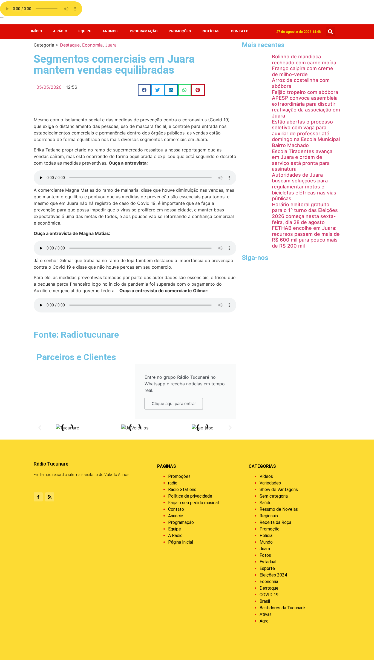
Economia (92, 45)
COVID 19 (269, 594)
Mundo (266, 542)
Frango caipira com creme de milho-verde (302, 71)
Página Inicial (180, 542)
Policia (266, 535)
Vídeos (266, 476)
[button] (330, 31)
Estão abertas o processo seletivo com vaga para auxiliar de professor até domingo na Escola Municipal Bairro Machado (306, 133)
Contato (239, 31)
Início (36, 31)
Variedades (270, 483)
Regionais (269, 515)
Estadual (268, 561)
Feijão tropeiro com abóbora (305, 92)
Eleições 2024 (273, 575)
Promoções (180, 31)
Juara (111, 45)
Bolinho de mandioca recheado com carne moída (304, 59)
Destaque (70, 45)
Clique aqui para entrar (174, 403)
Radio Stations (182, 489)
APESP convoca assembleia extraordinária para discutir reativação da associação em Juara (306, 107)
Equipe (84, 31)
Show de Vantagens (279, 489)
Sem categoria (274, 496)
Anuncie (110, 31)
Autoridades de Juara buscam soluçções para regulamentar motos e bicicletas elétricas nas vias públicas (304, 186)
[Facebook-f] (38, 496)
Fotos (265, 555)
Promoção (270, 529)
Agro (264, 621)
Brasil (265, 601)
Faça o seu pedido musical (193, 502)
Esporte (267, 568)
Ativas (266, 614)
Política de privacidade (190, 496)
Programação (143, 31)
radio (172, 483)
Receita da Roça (275, 522)
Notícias (211, 31)
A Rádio (60, 31)
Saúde (266, 502)
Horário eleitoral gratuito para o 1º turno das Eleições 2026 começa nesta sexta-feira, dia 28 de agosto (305, 213)
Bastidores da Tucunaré (282, 607)
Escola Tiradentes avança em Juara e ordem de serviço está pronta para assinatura (302, 160)
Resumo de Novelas (279, 509)
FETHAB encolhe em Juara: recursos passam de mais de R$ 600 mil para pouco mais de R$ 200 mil (306, 237)
